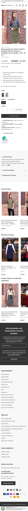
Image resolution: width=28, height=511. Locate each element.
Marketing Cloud (5, 457)
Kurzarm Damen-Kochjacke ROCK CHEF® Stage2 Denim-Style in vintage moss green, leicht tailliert (9, 222)
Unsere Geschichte (6, 433)
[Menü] (26, 5)
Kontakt (3, 438)
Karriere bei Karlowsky (7, 435)
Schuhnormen (5, 379)
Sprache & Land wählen (7, 407)
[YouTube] (10, 490)
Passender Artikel (8, 133)
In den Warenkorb (14, 116)
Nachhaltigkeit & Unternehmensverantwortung (13, 426)
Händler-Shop (4, 454)
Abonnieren (14, 359)
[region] (14, 27)
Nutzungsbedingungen (14, 354)
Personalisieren (5, 374)
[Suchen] (16, 5)
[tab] (13, 161)
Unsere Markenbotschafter (8, 421)
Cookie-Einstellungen (6, 405)
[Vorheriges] (3, 27)
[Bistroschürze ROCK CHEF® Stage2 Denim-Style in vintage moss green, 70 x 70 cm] (14, 27)
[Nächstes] (25, 27)
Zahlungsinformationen (7, 394)
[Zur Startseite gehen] (7, 5)
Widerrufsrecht (5, 387)
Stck (3, 102)
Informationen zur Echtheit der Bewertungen (14, 509)
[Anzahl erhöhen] (12, 110)
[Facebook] (8, 490)
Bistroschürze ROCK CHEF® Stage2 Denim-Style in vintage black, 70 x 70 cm (9, 313)
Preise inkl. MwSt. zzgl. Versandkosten (11, 63)
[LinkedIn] (16, 490)
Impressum (4, 392)
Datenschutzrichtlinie (17, 352)
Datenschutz (4, 384)
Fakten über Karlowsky (7, 440)
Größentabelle (11, 99)
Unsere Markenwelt (6, 418)
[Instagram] (13, 490)
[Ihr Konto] (19, 5)
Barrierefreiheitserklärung (8, 400)
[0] (15, 61)
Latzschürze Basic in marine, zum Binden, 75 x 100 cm (8, 267)
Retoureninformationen (7, 397)
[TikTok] (19, 490)
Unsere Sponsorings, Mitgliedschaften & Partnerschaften (11, 429)
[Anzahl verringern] (3, 110)
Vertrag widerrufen (8, 483)
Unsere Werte (4, 423)
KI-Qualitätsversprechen (7, 402)
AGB (19, 340)
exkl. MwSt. (23, 61)
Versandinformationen (7, 382)
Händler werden (5, 451)
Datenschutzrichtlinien (11, 341)
